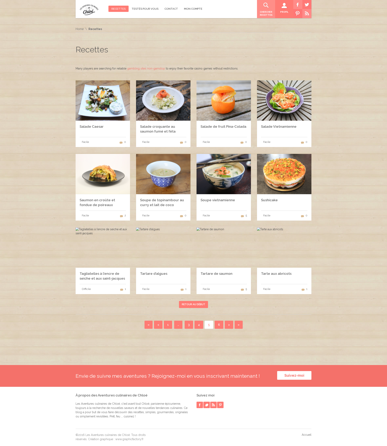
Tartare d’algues (153, 274)
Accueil (306, 434)
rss (213, 405)
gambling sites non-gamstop (146, 68)
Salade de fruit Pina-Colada (223, 126)
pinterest (220, 405)
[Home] (89, 9)
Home (80, 29)
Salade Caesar (92, 126)
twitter (206, 405)
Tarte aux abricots (276, 274)
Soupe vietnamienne (218, 200)
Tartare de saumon (216, 274)
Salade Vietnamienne (278, 126)
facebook (200, 405)
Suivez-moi (294, 375)
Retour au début (193, 304)
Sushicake (269, 200)
